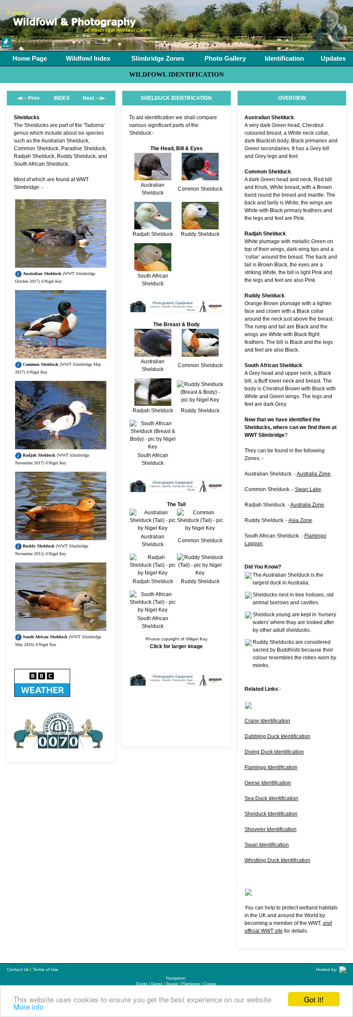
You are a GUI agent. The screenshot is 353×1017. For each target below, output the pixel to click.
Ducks (142, 984)
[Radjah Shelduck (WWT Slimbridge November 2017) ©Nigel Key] (60, 445)
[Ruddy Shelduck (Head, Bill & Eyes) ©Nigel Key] (200, 226)
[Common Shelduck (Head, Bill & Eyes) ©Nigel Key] (200, 176)
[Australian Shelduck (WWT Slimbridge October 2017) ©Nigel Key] (60, 264)
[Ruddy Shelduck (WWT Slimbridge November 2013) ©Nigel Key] (60, 536)
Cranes (210, 984)
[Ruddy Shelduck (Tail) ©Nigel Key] (200, 573)
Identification (284, 58)
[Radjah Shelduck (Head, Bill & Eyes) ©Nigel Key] (152, 226)
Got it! (314, 999)
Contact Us (18, 969)
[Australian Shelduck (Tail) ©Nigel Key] (153, 528)
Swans (172, 984)
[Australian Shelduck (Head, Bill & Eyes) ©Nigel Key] (152, 176)
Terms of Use (46, 969)
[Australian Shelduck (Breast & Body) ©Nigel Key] (152, 353)
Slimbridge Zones (157, 58)
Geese (157, 984)
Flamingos (191, 984)
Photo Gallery (225, 58)
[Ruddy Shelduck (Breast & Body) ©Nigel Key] (200, 400)
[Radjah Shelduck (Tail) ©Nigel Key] (153, 573)
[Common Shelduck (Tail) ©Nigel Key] (200, 528)
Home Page (29, 58)
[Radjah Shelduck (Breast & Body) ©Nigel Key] (152, 402)
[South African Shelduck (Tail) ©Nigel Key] (153, 610)
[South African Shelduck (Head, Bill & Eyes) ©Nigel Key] (152, 267)
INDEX (62, 98)
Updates (333, 58)
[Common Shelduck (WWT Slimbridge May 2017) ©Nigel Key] (60, 355)
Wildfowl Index (88, 58)
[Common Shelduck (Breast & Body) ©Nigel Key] (200, 353)
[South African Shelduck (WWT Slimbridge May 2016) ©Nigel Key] (60, 627)
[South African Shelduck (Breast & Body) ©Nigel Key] (153, 447)
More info (28, 1006)
